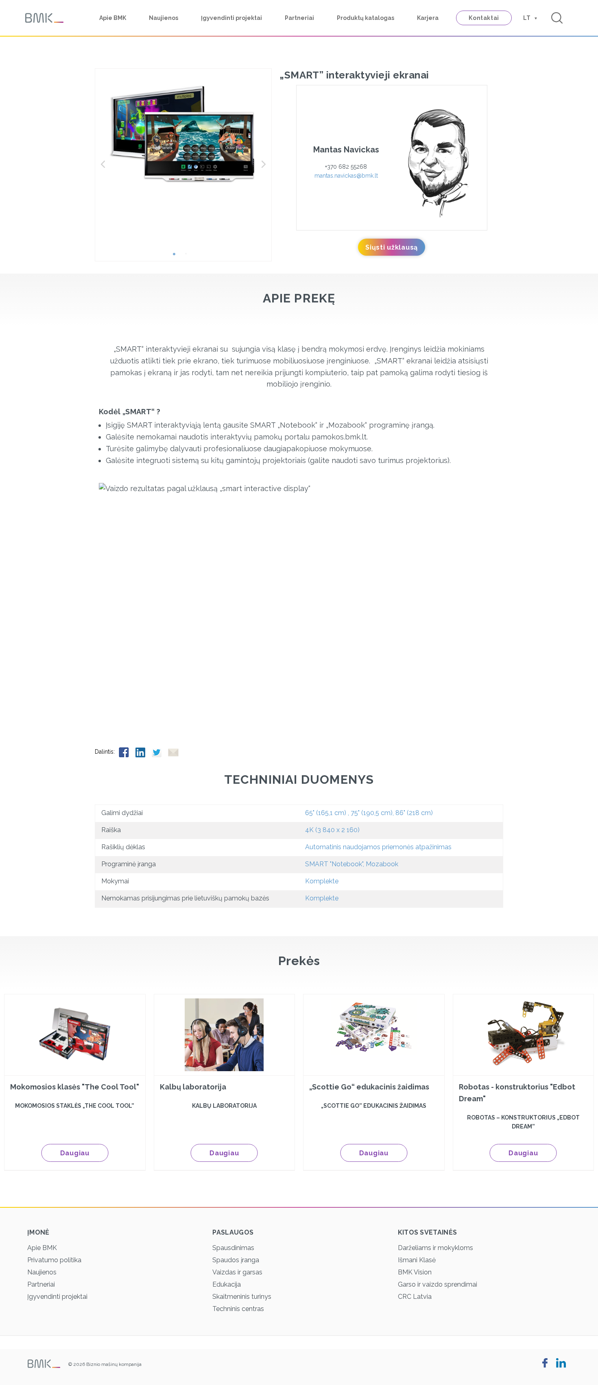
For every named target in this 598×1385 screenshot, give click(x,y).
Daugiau (74, 1153)
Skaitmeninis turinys (241, 1296)
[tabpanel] (183, 134)
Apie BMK (112, 18)
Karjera (428, 18)
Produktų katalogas (365, 18)
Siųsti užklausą (391, 247)
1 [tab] (177, 257)
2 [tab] (189, 257)
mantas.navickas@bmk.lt (346, 175)
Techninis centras (238, 1309)
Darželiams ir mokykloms (435, 1248)
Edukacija (226, 1284)
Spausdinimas (233, 1248)
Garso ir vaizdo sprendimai (437, 1284)
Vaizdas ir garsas (237, 1272)
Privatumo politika (54, 1260)
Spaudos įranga (235, 1260)
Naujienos (163, 18)
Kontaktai (484, 18)
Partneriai (299, 18)
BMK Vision (415, 1272)
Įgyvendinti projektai (231, 18)
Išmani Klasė (417, 1260)
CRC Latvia (415, 1296)
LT (526, 18)
